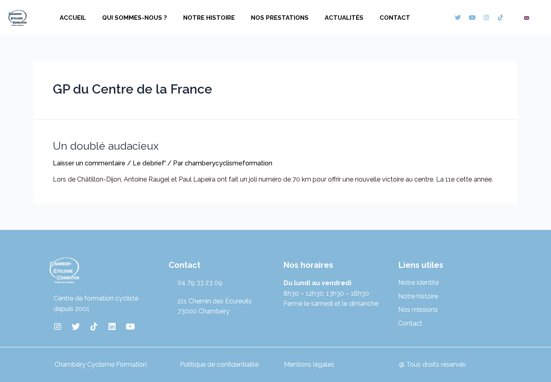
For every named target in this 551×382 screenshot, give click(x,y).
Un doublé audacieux (106, 146)
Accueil (73, 17)
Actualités (344, 17)
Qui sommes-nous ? (134, 17)
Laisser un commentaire (89, 163)
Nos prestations (280, 17)
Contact (395, 17)
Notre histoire (209, 17)
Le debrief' (149, 163)
